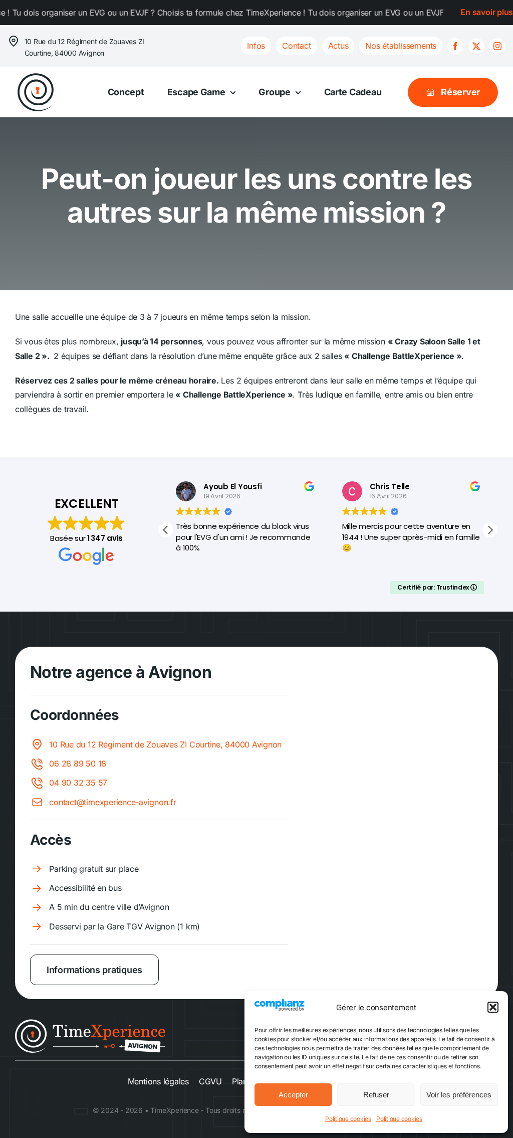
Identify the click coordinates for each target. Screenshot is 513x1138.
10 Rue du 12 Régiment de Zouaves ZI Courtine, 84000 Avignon (165, 744)
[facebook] (455, 46)
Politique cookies (348, 1118)
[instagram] (497, 46)
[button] (493, 1007)
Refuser (376, 1094)
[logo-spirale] (35, 76)
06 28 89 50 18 (77, 763)
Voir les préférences (458, 1094)
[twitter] (476, 46)
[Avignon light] (90, 1023)
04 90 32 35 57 (78, 783)
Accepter (293, 1094)
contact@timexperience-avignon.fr (112, 802)
